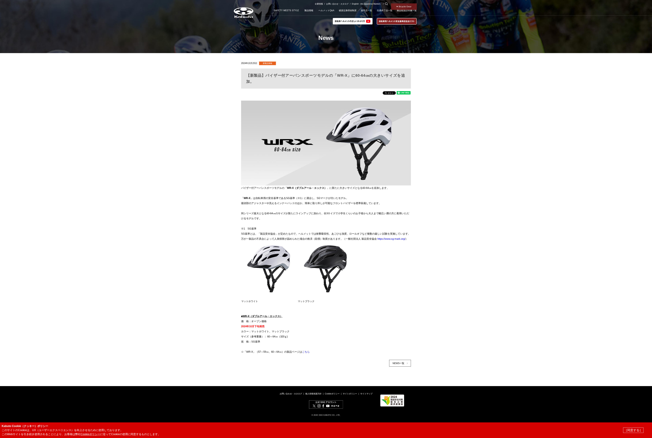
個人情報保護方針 (313, 394)
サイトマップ (366, 394)
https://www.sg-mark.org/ (391, 238)
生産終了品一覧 (384, 10)
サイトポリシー (350, 394)
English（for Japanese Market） (367, 4)
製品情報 (308, 10)
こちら (306, 351)
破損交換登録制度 (348, 10)
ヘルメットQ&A (326, 10)
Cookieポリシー (332, 394)
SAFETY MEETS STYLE (286, 10)
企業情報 (319, 4)
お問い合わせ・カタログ (337, 4)
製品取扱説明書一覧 (407, 10)
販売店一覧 (366, 10)
